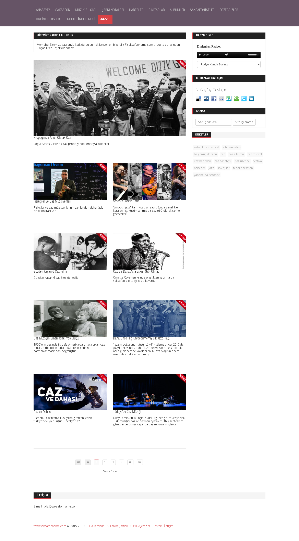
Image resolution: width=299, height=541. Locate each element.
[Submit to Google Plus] (221, 98)
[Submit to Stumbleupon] (229, 98)
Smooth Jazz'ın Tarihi (126, 201)
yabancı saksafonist (207, 175)
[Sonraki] (130, 462)
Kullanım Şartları (117, 526)
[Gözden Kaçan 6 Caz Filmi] (70, 251)
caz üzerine (242, 161)
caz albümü (236, 154)
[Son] (140, 462)
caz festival (255, 154)
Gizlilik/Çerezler (140, 526)
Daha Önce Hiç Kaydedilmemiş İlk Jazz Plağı (141, 338)
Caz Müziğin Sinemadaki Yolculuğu (56, 338)
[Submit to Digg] (206, 98)
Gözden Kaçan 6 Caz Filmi (50, 272)
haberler (199, 168)
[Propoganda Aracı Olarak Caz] (110, 98)
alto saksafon (232, 147)
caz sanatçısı (223, 161)
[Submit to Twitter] (244, 98)
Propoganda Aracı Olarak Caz (52, 138)
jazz (211, 168)
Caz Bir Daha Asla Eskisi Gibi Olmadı (136, 272)
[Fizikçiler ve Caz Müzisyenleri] (70, 181)
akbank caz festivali (206, 147)
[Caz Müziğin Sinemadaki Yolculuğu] (70, 318)
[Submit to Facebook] (214, 98)
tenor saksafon (243, 168)
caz (222, 154)
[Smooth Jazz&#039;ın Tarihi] (149, 181)
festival (257, 161)
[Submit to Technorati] (236, 98)
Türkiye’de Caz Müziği (127, 412)
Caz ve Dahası (42, 412)
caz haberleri (202, 161)
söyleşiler (223, 168)
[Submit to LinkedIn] (251, 98)
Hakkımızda (97, 526)
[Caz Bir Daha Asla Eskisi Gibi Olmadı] (149, 251)
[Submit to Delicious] (198, 98)
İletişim (169, 526)
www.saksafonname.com (50, 526)
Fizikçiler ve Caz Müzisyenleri (52, 202)
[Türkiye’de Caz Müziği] (149, 392)
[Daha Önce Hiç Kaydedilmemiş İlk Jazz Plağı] (149, 318)
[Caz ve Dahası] (70, 392)
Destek (157, 526)
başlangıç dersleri (205, 154)
